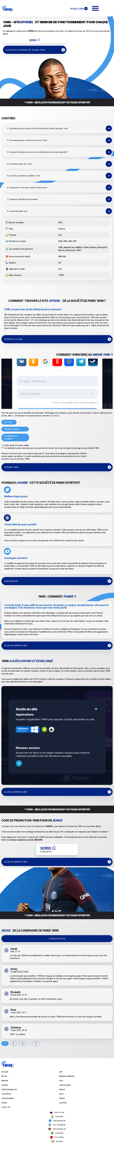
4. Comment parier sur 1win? (19, 164)
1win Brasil (59, 1133)
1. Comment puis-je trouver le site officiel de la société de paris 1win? (37, 128)
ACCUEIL (5, 1072)
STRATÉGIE (6, 1094)
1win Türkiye (59, 1137)
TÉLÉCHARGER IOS (9, 1090)
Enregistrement (67, 1076)
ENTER (4, 1076)
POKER (4, 1103)
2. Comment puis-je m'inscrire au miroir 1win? (27, 140)
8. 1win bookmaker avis (17, 211)
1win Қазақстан (59, 1121)
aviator (63, 1103)
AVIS (61, 1081)
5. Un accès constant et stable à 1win (23, 175)
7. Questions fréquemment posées (22, 199)
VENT (61, 1094)
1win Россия (59, 1112)
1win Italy (59, 1141)
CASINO (4, 1085)
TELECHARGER (7, 1098)
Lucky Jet (5, 1107)
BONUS (62, 1090)
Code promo (65, 1085)
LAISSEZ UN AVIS (57, 939)
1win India (59, 1116)
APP (61, 1072)
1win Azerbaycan (59, 1129)
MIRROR (4, 1081)
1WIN (32, 320)
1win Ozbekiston (59, 1125)
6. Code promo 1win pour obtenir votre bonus (27, 187)
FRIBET (62, 1098)
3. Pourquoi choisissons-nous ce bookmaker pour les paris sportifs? (37, 152)
